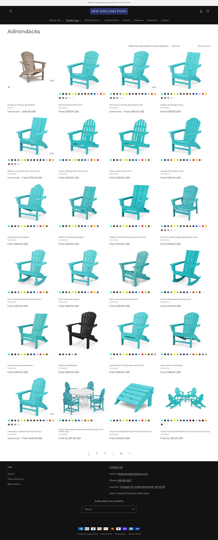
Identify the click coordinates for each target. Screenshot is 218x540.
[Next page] (129, 453)
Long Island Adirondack (18, 237)
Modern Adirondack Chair (171, 105)
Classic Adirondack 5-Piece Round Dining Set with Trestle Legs (81, 430)
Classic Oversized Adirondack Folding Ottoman (131, 431)
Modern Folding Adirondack (71, 237)
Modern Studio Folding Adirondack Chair (128, 237)
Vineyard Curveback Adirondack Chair (25, 431)
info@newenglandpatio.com (132, 473)
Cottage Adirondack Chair (172, 171)
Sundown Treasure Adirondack (21, 105)
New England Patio (90, 534)
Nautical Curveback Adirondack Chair (126, 105)
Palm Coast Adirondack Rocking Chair (25, 299)
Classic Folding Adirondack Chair (73, 171)
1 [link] (88, 453)
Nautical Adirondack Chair (70, 105)
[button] (11, 11)
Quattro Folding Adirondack (20, 365)
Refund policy (14, 484)
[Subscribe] (132, 509)
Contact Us (116, 467)
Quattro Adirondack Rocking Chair (175, 299)
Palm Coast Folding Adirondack (124, 299)
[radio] (9, 87)
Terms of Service (15, 479)
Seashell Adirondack (68, 365)
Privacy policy (120, 534)
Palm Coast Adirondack (69, 299)
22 (121, 453)
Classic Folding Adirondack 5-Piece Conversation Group (185, 431)
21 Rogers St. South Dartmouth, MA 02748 (142, 486)
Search (11, 473)
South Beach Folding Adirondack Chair (127, 365)
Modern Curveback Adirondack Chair (24, 171)
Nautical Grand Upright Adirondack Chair (178, 237)
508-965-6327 (125, 480)
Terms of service (135, 534)
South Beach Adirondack (171, 365)
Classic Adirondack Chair (121, 171)
